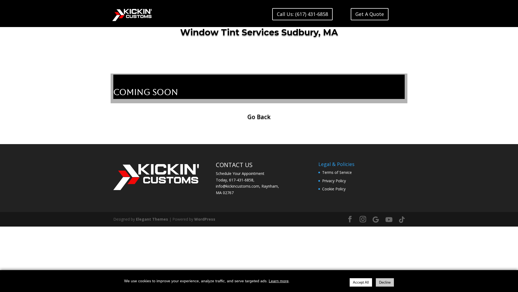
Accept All (361, 282)
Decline (385, 282)
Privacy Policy (334, 180)
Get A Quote (369, 14)
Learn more (279, 281)
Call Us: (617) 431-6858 (302, 14)
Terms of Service (337, 172)
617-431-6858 (241, 179)
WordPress (204, 219)
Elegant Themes (152, 219)
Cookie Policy (334, 188)
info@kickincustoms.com (237, 186)
